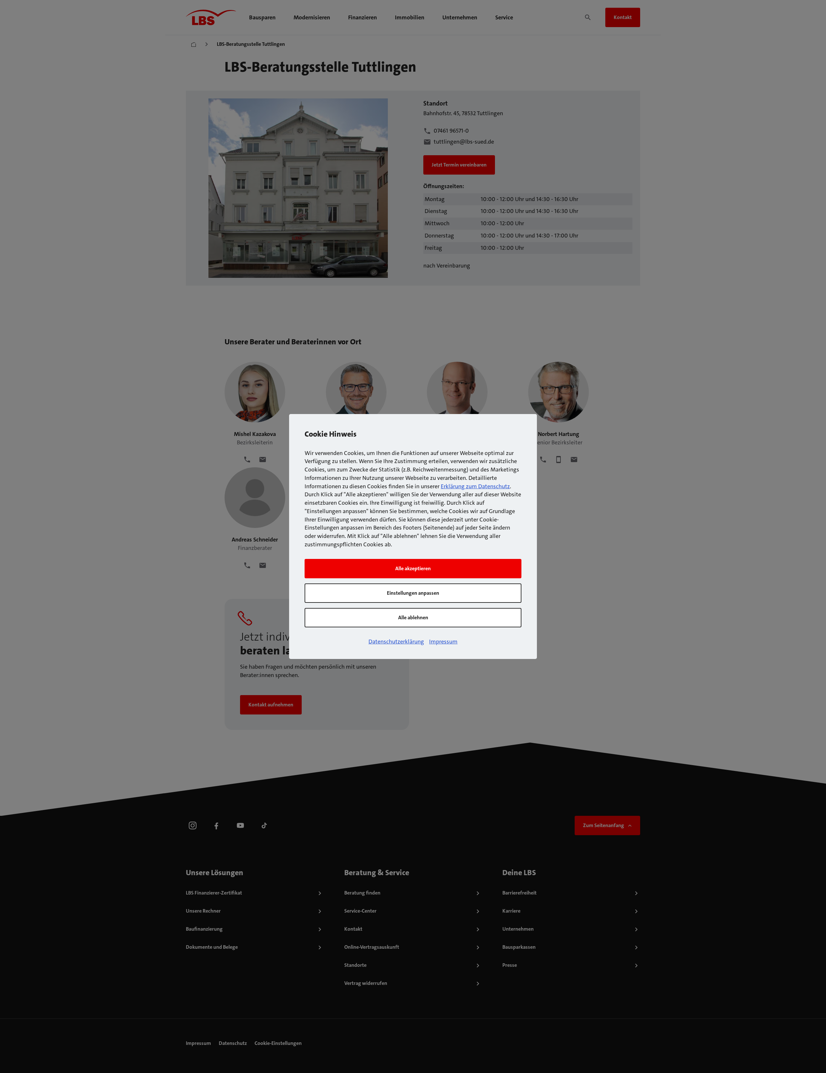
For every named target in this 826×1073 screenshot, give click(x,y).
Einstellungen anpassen (413, 593)
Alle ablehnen (413, 617)
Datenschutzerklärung (396, 641)
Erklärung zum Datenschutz (475, 486)
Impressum (443, 641)
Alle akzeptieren (413, 568)
